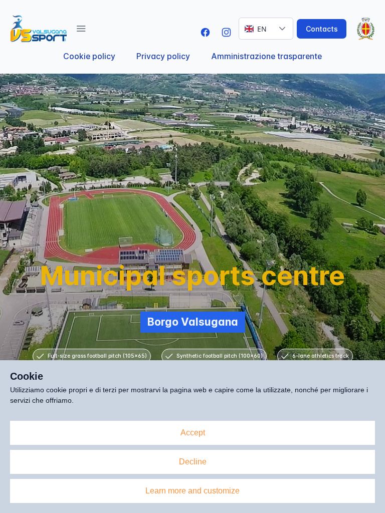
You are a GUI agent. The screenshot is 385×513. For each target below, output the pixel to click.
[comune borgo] (362, 29)
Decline (193, 461)
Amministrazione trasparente (266, 56)
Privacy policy (163, 56)
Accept (192, 432)
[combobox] (255, 28)
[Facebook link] (205, 32)
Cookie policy (89, 56)
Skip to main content (154, 7)
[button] (81, 29)
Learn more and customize (192, 490)
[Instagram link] (226, 32)
